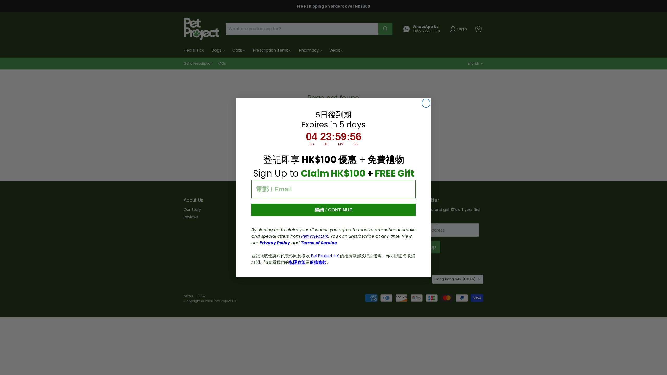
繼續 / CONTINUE (334, 210)
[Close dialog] (426, 103)
